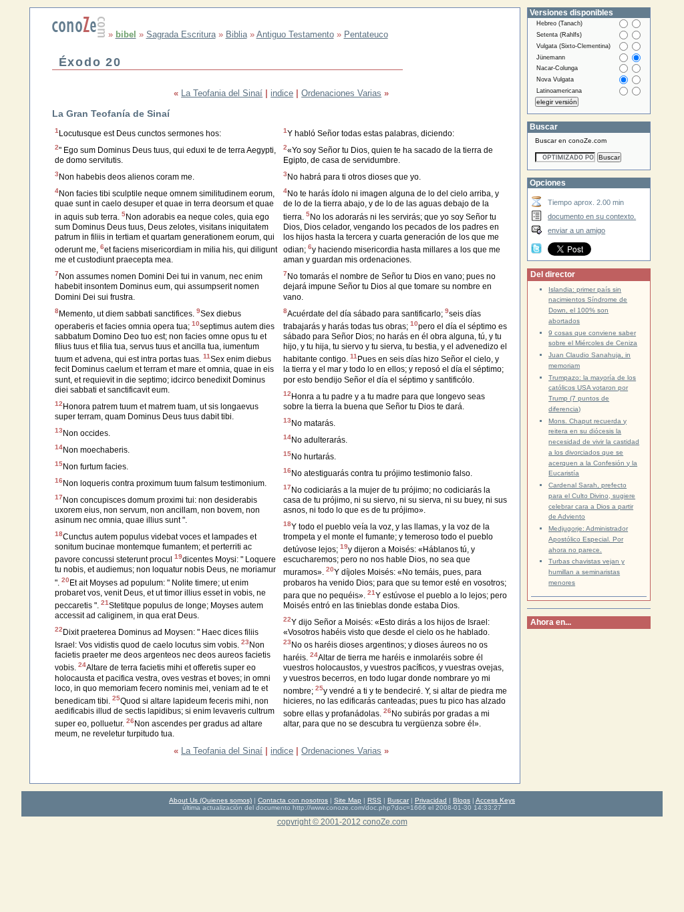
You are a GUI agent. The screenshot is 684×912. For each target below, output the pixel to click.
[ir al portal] (79, 34)
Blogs (461, 800)
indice (282, 93)
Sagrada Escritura (181, 34)
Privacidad (431, 800)
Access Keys (495, 800)
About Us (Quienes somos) (210, 800)
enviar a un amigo (576, 230)
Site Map (347, 800)
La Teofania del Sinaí (222, 93)
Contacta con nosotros (293, 800)
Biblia (236, 34)
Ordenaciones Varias (341, 93)
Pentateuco (366, 34)
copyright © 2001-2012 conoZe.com (342, 821)
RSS (374, 800)
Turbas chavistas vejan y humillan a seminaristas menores (586, 571)
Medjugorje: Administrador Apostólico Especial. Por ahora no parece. (588, 539)
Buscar (398, 800)
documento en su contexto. (592, 216)
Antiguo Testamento (295, 34)
